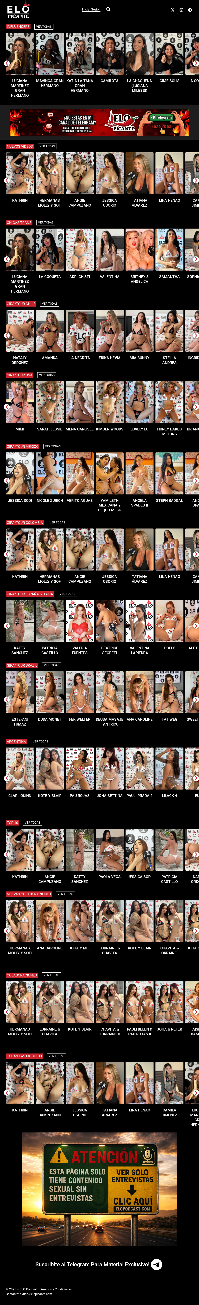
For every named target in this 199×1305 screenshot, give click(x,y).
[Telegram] (190, 10)
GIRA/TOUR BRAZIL (22, 665)
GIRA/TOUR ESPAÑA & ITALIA (30, 594)
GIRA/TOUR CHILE (21, 304)
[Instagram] (181, 10)
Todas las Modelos (24, 1056)
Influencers (18, 27)
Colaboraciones (22, 975)
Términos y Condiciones (55, 1289)
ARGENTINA (16, 742)
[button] (7, 63)
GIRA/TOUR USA (19, 375)
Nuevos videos (20, 146)
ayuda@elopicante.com (36, 1294)
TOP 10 (12, 823)
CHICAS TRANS (19, 223)
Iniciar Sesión (91, 9)
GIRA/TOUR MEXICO (22, 446)
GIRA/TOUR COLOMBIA (25, 523)
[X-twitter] (172, 10)
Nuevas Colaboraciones (29, 894)
